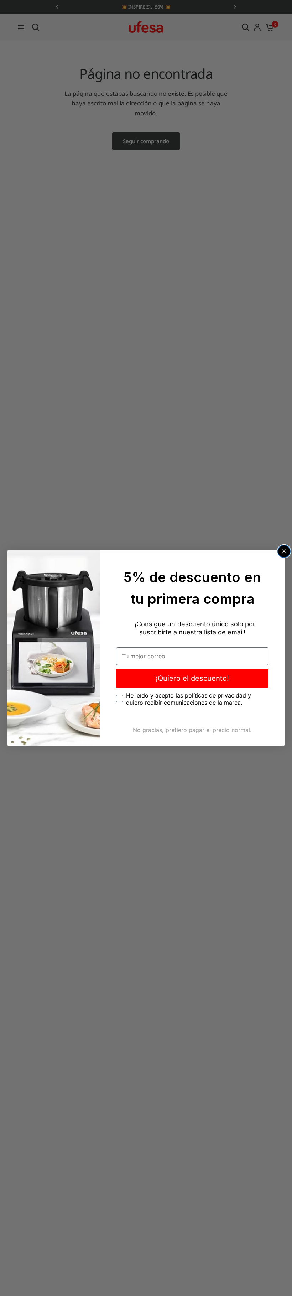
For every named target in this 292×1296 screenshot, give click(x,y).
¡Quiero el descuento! (192, 678)
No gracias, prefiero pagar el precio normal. (192, 729)
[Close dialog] (284, 551)
